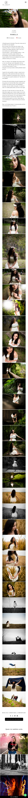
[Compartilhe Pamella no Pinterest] (17, 715)
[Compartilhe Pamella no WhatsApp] (12, 715)
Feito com (14, 796)
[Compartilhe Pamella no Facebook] (10, 715)
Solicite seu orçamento (14, 719)
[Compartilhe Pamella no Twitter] (14, 715)
